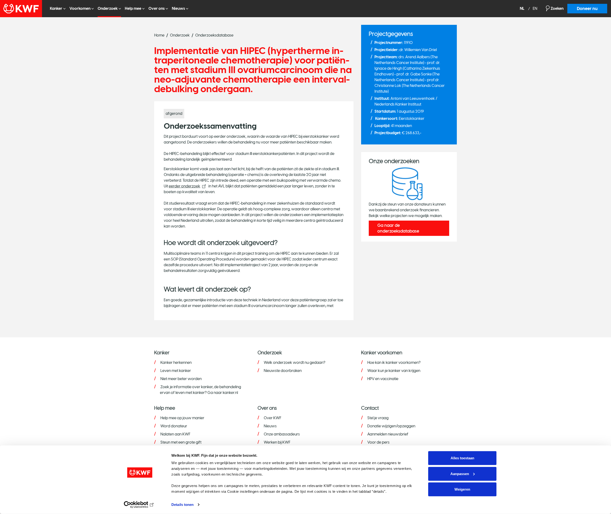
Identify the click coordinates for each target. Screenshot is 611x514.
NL (522, 9)
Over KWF (272, 418)
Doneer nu (587, 8)
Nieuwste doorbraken (283, 370)
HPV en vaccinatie (382, 378)
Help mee (133, 8)
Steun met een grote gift (180, 442)
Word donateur (173, 426)
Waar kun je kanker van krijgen (393, 370)
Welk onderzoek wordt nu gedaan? (294, 362)
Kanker (56, 8)
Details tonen (182, 505)
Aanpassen (459, 474)
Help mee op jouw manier (182, 418)
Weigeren (462, 489)
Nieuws (178, 8)
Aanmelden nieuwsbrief (387, 434)
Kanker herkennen (176, 362)
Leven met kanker (175, 370)
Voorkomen (79, 8)
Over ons (156, 8)
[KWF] (23, 8)
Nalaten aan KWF (175, 434)
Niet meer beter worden (181, 378)
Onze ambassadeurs (282, 434)
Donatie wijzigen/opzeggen (391, 426)
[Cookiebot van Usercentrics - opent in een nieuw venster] (140, 504)
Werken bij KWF (277, 442)
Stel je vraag (378, 418)
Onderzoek (108, 8)
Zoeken (557, 8)
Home (159, 35)
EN (535, 9)
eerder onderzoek (184, 186)
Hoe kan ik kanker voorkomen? (394, 362)
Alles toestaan (462, 458)
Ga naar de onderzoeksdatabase (398, 228)
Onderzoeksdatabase (214, 35)
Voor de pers (378, 442)
